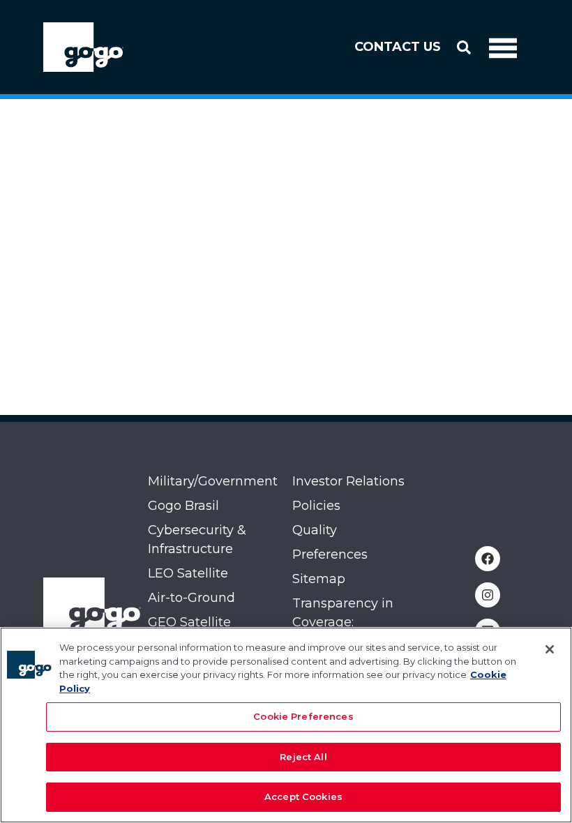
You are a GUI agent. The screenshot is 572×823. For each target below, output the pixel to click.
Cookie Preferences (303, 716)
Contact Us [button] (397, 46)
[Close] (549, 649)
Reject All (303, 756)
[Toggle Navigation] (503, 47)
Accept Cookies (303, 796)
